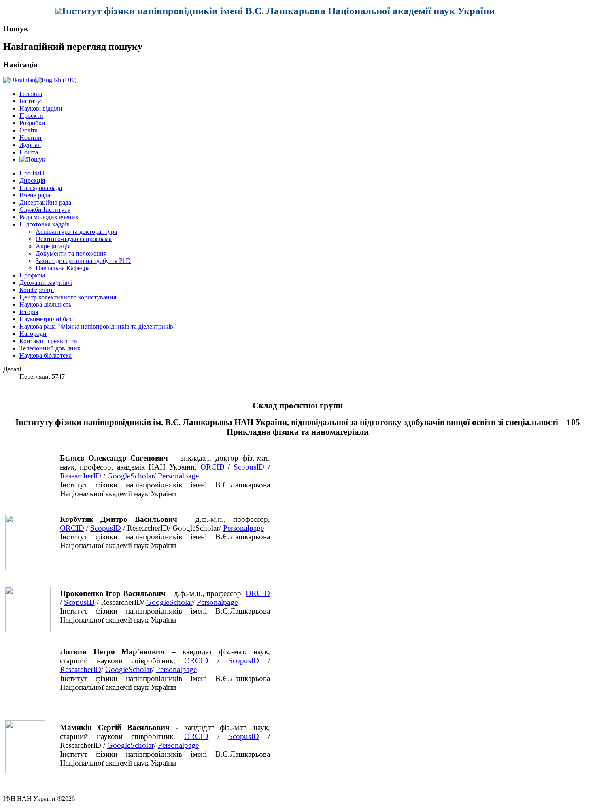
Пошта (28, 152)
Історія (28, 311)
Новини (30, 137)
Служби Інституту (44, 209)
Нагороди (33, 333)
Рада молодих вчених (49, 216)
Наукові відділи (40, 108)
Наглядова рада (40, 187)
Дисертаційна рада (45, 202)
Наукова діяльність (45, 304)
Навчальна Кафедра (63, 268)
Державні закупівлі (45, 282)
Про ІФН (32, 173)
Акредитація (53, 246)
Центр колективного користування (67, 297)
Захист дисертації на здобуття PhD (83, 260)
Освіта (28, 130)
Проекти (31, 115)
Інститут (31, 101)
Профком (32, 275)
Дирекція (32, 180)
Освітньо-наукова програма (74, 238)
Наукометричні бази (47, 319)
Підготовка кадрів (44, 224)
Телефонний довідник (50, 348)
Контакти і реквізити (48, 340)
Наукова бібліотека (45, 355)
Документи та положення (71, 253)
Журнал (30, 144)
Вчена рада (34, 195)
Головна (30, 93)
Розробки (32, 123)
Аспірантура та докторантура (76, 231)
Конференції (36, 289)
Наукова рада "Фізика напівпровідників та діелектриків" (97, 326)
